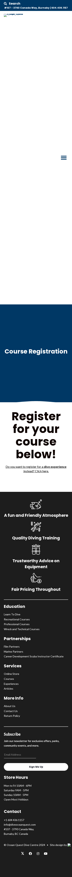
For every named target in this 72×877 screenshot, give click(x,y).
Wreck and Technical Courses (22, 629)
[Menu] (63, 157)
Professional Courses (17, 624)
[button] (12, 3)
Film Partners (12, 646)
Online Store (11, 673)
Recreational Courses (17, 619)
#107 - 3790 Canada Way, (19, 829)
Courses (9, 678)
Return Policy (12, 715)
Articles (8, 688)
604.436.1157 (59, 7)
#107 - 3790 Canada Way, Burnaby (27, 7)
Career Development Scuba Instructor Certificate (34, 656)
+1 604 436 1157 (14, 820)
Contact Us (11, 711)
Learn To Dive (12, 614)
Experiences (11, 683)
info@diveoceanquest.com (20, 824)
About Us (9, 706)
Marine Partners (13, 651)
